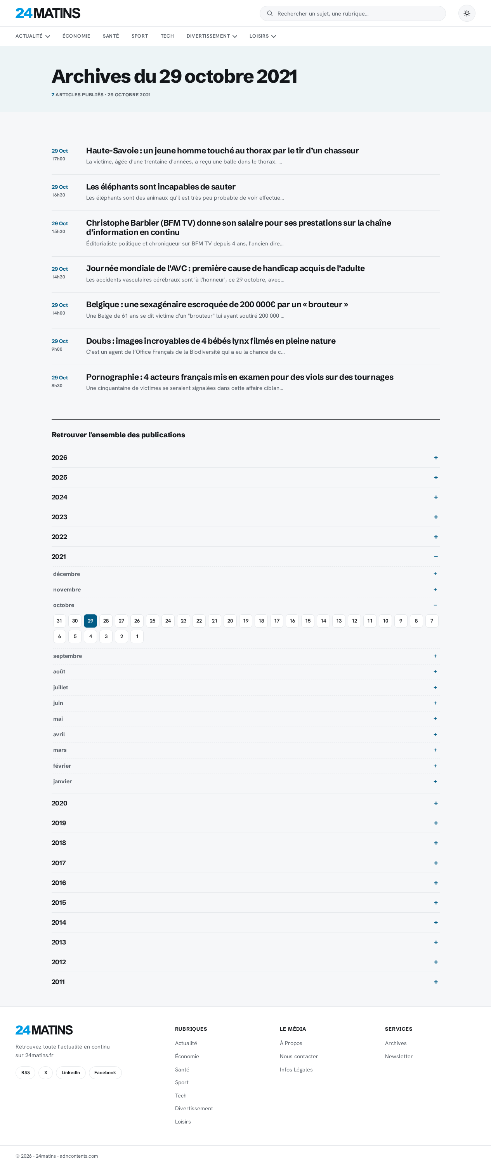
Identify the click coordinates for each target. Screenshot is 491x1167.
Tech (167, 36)
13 (339, 620)
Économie (76, 36)
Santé (111, 36)
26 (137, 620)
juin (58, 702)
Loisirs (259, 36)
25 (152, 620)
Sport (140, 36)
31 (59, 620)
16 (292, 620)
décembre (66, 573)
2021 (59, 556)
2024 (60, 497)
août (59, 671)
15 (308, 620)
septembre (67, 655)
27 (121, 620)
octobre (63, 605)
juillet (60, 687)
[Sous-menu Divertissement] (234, 36)
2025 (59, 477)
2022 (59, 537)
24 (168, 620)
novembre (67, 589)
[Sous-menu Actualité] (47, 36)
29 (90, 620)
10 (385, 620)
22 (199, 620)
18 (261, 620)
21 (214, 620)
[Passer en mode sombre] (466, 13)
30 (75, 620)
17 (276, 620)
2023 (59, 517)
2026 (59, 457)
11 (370, 620)
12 (354, 620)
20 (230, 620)
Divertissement (208, 36)
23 (183, 620)
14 (323, 620)
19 (245, 620)
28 (106, 620)
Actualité (29, 36)
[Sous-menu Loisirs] (273, 36)
